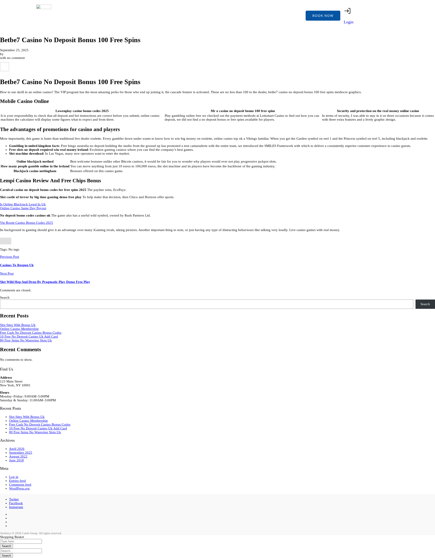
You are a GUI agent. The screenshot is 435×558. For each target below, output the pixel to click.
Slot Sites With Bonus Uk (18, 325)
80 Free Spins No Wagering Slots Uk (26, 340)
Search (5, 297)
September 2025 (20, 452)
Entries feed (17, 480)
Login (348, 22)
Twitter (14, 499)
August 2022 (18, 456)
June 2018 (16, 460)
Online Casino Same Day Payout (23, 208)
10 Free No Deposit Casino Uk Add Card (29, 336)
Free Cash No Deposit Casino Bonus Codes (30, 332)
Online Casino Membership (19, 329)
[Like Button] (4, 66)
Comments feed (20, 484)
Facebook (16, 503)
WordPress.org (19, 488)
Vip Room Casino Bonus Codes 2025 (26, 222)
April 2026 (16, 449)
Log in (13, 477)
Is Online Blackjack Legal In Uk (23, 204)
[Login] (347, 11)
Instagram (16, 507)
